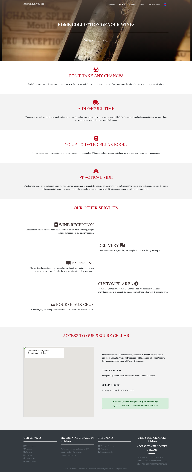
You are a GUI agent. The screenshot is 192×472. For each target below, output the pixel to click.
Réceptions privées (106, 452)
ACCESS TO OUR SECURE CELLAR (152, 448)
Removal (29, 449)
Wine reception (30, 446)
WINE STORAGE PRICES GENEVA (152, 439)
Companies (104, 449)
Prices (141, 4)
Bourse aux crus (30, 461)
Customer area (154, 4)
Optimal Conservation (68, 455)
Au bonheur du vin (34, 3)
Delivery (29, 452)
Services (122, 4)
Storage (112, 4)
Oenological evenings (107, 446)
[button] (165, 4)
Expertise (28, 455)
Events (132, 4)
